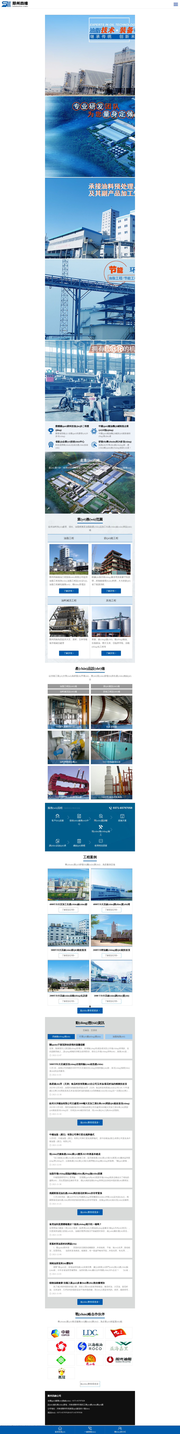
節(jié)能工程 (111, 538)
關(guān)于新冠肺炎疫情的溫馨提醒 (67, 1044)
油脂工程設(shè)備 (68, 686)
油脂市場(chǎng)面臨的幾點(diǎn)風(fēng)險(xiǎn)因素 (75, 1173)
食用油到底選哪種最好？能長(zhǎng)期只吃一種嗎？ (75, 1224)
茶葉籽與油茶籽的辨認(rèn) (62, 1244)
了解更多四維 (90, 496)
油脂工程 (69, 538)
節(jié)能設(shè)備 (111, 686)
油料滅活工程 (68, 600)
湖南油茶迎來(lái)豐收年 (61, 1263)
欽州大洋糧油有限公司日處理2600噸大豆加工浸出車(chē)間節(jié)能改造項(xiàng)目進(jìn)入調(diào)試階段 (89, 1104)
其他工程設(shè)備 (111, 691)
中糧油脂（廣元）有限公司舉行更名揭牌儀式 (71, 1134)
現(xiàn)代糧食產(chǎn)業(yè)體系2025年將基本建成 (74, 1154)
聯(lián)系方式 (120, 1432)
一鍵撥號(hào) (90, 1432)
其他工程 (111, 600)
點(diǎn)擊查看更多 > (90, 1010)
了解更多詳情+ (68, 910)
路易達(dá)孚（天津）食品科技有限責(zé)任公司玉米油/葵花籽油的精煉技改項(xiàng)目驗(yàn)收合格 (88, 1084)
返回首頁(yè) (60, 1432)
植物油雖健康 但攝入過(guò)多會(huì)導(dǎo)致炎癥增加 (77, 1283)
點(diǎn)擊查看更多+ (90, 1122)
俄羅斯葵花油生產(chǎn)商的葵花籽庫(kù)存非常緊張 (75, 1193)
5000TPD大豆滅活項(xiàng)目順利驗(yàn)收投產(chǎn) (76, 1064)
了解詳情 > (69, 591)
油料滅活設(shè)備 (68, 691)
